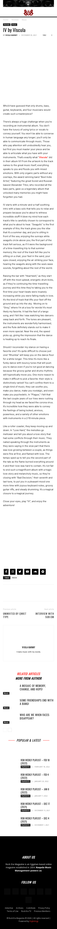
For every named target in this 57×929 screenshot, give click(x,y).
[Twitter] (13, 42)
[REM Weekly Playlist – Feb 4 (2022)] (10, 778)
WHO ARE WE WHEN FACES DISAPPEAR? (34, 716)
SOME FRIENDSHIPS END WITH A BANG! (37, 702)
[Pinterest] (20, 42)
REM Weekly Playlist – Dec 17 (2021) (35, 805)
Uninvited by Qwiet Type (14, 615)
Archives (17, 744)
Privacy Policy (44, 908)
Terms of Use (12, 911)
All (8, 744)
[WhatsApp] (27, 42)
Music (24, 19)
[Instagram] (15, 891)
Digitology (33, 921)
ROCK (14, 578)
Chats (30, 746)
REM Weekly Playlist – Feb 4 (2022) (35, 776)
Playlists (45, 748)
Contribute (30, 908)
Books (49, 746)
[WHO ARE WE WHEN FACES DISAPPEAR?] (10, 718)
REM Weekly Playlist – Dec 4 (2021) (35, 820)
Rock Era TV (26, 911)
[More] (34, 42)
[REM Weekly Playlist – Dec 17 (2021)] (10, 807)
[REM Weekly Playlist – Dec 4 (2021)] (10, 822)
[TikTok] (40, 892)
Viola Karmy (11, 35)
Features (23, 748)
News (11, 746)
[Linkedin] (25, 657)
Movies (21, 746)
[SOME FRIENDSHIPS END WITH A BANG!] (10, 704)
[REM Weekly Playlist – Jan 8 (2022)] (10, 793)
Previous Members (42, 911)
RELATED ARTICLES (28, 673)
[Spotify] (38, 657)
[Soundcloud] (31, 657)
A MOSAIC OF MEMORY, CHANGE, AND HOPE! (33, 687)
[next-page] (10, 730)
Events (39, 746)
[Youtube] (29, 900)
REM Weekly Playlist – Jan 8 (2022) (35, 790)
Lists (14, 748)
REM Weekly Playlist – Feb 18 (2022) (35, 761)
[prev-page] (5, 730)
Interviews (29, 744)
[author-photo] (28, 643)
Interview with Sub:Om (44, 615)
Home (5, 19)
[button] (5, 12)
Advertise (9, 908)
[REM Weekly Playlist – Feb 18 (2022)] (10, 764)
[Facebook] (6, 42)
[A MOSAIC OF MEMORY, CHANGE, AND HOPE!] (10, 689)
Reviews (15, 19)
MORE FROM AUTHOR (28, 678)
